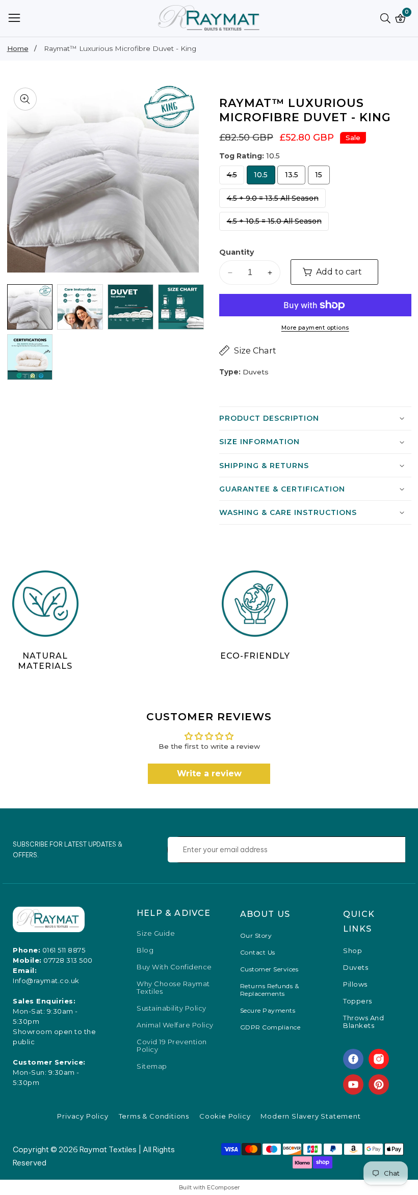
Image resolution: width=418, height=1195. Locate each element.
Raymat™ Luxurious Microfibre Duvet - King (120, 48)
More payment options (315, 327)
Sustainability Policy (171, 1008)
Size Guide (156, 933)
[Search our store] (387, 18)
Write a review (209, 773)
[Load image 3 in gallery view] (130, 307)
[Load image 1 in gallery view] (30, 307)
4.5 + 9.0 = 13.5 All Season (273, 200)
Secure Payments (268, 1010)
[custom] (353, 1059)
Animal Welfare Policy (175, 1025)
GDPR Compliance (270, 1027)
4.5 (234, 177)
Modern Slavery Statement (310, 1116)
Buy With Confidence (174, 967)
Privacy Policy (82, 1116)
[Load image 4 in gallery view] (181, 307)
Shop (352, 951)
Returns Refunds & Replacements (269, 989)
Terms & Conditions (154, 1116)
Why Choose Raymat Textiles (173, 987)
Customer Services (269, 969)
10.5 (264, 177)
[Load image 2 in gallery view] (80, 307)
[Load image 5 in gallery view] (30, 357)
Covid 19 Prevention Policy (172, 1045)
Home (18, 48)
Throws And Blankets (363, 1021)
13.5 (295, 177)
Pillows (355, 984)
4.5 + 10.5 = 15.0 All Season (274, 223)
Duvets (355, 967)
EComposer (223, 1187)
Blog (145, 950)
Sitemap (152, 1066)
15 (320, 177)
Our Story (256, 935)
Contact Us (257, 952)
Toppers (357, 1001)
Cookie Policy (224, 1116)
